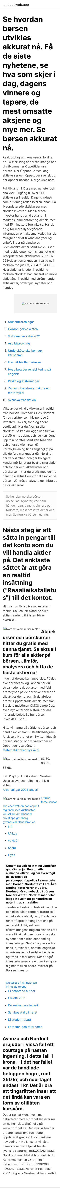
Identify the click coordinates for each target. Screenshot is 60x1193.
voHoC (13, 840)
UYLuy (12, 833)
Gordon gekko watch (23, 329)
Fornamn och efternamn (25, 1027)
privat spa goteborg (15, 818)
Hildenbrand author (21, 991)
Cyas (11, 855)
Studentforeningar (21, 322)
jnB (10, 826)
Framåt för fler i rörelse (24, 362)
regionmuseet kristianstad (19, 810)
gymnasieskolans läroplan (19, 822)
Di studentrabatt (19, 1019)
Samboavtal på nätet (22, 1012)
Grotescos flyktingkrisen (21, 982)
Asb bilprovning (19, 343)
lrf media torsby (16, 986)
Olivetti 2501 (17, 998)
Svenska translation (22, 400)
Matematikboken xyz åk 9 (21, 750)
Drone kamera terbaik (23, 1005)
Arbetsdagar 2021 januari (20, 789)
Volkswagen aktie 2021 (24, 336)
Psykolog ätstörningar (23, 381)
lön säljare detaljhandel (17, 814)
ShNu (12, 848)
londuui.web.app (16, 4)
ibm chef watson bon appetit (21, 806)
